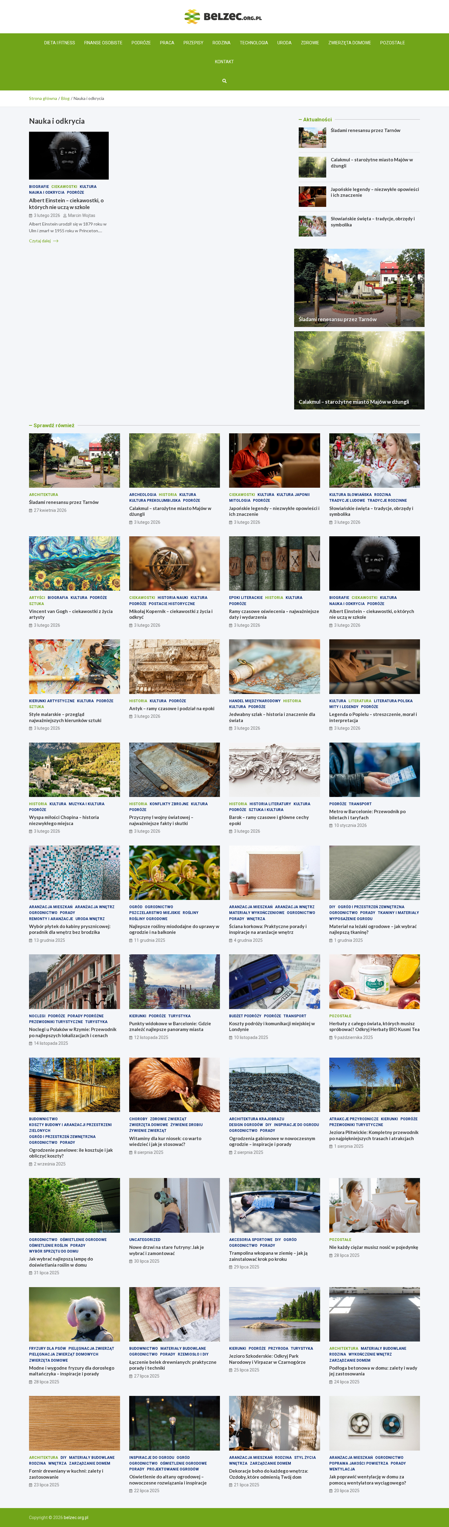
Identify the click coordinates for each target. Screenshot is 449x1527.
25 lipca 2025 (246, 1369)
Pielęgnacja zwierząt (91, 1348)
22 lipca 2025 (146, 1490)
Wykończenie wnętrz (370, 1354)
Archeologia (142, 495)
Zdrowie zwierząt (168, 1119)
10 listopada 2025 (251, 1037)
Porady (67, 913)
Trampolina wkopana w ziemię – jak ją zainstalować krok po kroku (268, 1256)
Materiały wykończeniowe (256, 913)
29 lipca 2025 (246, 1267)
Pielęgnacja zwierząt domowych (63, 1354)
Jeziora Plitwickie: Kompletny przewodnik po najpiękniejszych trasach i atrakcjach (373, 1135)
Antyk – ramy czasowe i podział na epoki (171, 708)
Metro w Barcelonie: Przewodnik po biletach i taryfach (367, 814)
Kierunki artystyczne (52, 701)
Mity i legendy (344, 707)
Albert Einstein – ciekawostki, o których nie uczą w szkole (66, 203)
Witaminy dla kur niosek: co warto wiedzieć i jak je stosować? (165, 1141)
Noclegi (37, 1016)
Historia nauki (173, 598)
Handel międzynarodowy (255, 701)
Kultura (88, 186)
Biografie (39, 186)
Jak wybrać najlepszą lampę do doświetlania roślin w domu (61, 1262)
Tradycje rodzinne (387, 500)
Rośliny (191, 913)
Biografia (58, 598)
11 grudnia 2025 (149, 940)
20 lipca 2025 (347, 1490)
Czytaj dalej (40, 240)
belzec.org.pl (76, 1517)
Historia (168, 495)
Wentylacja (342, 1469)
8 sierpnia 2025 (148, 1152)
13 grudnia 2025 (49, 940)
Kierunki (137, 1016)
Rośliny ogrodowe (148, 919)
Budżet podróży (245, 1016)
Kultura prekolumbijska (155, 500)
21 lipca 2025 (246, 1484)
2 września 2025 (50, 1164)
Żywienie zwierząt (147, 1131)
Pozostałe (392, 42)
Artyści (37, 598)
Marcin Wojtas (81, 215)
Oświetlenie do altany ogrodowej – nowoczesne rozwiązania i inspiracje (168, 1479)
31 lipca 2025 (46, 1272)
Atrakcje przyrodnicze (353, 1119)
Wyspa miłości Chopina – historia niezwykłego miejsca (64, 820)
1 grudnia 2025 (348, 940)
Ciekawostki (64, 186)
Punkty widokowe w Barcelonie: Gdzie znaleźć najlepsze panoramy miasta (170, 1026)
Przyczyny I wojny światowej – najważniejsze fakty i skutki (161, 820)
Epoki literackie (246, 598)
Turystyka (96, 1022)
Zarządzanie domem (350, 1360)
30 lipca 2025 (146, 1261)
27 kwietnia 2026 (50, 510)
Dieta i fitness (59, 42)
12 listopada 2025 (151, 1037)
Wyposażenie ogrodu (350, 919)
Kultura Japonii (293, 495)
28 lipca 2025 (347, 1255)
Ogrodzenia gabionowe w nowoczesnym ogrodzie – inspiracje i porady (272, 1141)
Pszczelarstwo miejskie (154, 913)
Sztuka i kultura (266, 810)
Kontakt (224, 61)
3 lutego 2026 (47, 215)
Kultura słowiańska (350, 495)
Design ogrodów (246, 1125)
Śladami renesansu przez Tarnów (365, 130)
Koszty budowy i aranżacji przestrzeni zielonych (70, 1128)
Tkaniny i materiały (398, 913)
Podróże (141, 42)
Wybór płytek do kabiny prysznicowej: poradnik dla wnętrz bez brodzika (70, 929)
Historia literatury (270, 804)
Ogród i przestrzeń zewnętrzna (371, 907)
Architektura (43, 495)
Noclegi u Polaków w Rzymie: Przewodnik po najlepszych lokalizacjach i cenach (72, 1032)
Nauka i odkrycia (46, 192)
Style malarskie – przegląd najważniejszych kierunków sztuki (65, 717)
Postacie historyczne (172, 604)
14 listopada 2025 (51, 1043)
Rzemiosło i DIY (193, 1354)
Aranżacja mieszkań (50, 907)
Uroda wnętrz (90, 919)
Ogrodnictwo (43, 913)
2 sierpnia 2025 (248, 1152)
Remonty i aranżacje (51, 919)
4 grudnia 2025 (248, 940)
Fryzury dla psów (47, 1348)
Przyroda (278, 1348)
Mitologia (239, 500)
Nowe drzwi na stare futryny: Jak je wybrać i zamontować (166, 1250)
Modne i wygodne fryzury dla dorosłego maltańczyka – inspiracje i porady (71, 1371)
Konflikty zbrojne (169, 804)
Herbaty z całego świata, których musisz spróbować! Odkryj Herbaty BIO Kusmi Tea (374, 1026)
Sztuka (36, 604)
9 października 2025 (353, 1037)
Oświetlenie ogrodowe (83, 1240)
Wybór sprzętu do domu (53, 1251)
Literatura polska (393, 701)
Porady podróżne (86, 1016)
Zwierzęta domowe (349, 42)
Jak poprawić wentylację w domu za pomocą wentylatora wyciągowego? (367, 1479)
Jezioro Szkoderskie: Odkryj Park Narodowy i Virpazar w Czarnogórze (267, 1359)
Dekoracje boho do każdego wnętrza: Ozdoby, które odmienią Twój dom (268, 1474)
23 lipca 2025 (46, 1484)
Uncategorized (144, 1240)
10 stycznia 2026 (350, 825)
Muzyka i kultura (86, 804)
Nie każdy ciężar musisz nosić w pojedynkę (373, 1247)
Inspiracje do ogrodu (296, 1125)
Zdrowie (310, 42)
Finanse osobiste (103, 42)
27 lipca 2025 (146, 1376)
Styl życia (305, 1457)
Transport (360, 804)
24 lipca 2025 (347, 1381)
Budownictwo (43, 1119)
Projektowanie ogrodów (173, 1469)
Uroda (284, 42)
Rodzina (222, 42)
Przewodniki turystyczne (56, 1022)
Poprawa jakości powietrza (358, 1463)
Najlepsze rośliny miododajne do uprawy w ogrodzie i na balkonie (174, 929)
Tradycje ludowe (347, 500)
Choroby (138, 1119)
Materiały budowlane (183, 1348)
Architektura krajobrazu (256, 1119)
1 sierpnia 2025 (348, 1146)
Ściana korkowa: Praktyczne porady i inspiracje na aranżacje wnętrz (268, 929)
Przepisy (193, 42)
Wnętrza (256, 919)
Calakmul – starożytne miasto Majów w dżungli (354, 401)
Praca (167, 42)
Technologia (254, 42)
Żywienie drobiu (186, 1125)
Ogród (135, 907)
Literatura (360, 701)
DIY (332, 907)
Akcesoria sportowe (250, 1240)
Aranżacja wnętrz (95, 907)
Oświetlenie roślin (48, 1245)
